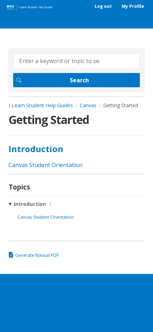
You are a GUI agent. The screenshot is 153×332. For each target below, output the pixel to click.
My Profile (133, 6)
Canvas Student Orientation (46, 165)
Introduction (36, 149)
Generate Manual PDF (37, 255)
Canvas (88, 105)
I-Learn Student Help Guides (41, 105)
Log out (103, 6)
